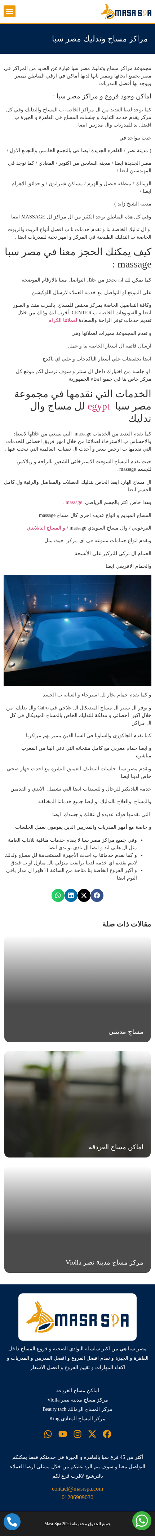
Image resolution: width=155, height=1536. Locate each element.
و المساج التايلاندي (45, 528)
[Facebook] (107, 1434)
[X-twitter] (92, 1434)
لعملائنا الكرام (63, 320)
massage (73, 502)
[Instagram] (77, 1434)
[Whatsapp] (48, 1434)
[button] (9, 11)
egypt (100, 406)
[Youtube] (62, 1434)
